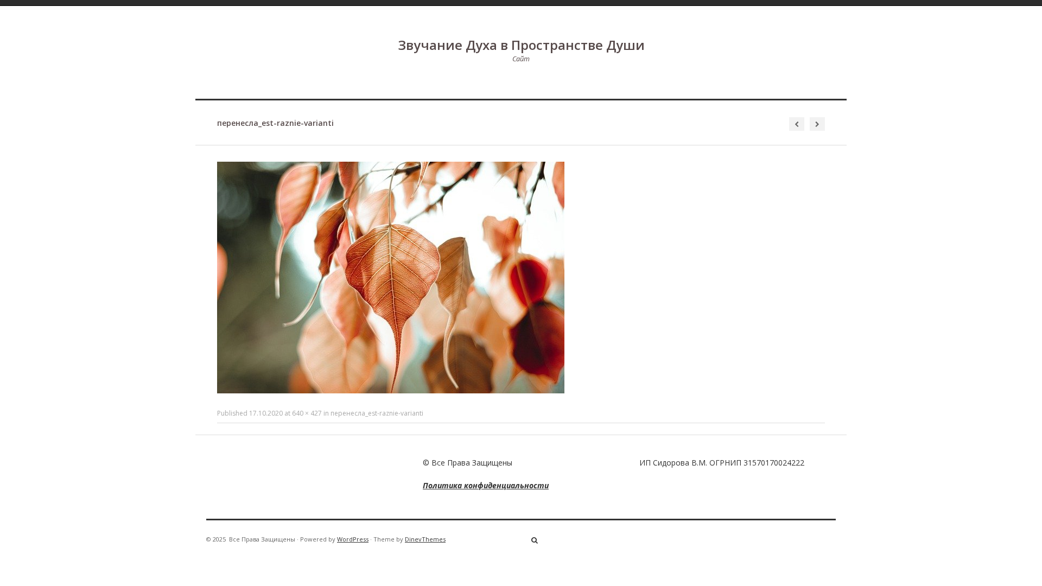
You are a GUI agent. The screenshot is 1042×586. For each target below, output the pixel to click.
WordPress (352, 539)
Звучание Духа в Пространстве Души (521, 45)
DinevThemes (425, 539)
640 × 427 (307, 413)
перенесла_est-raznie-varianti (377, 413)
